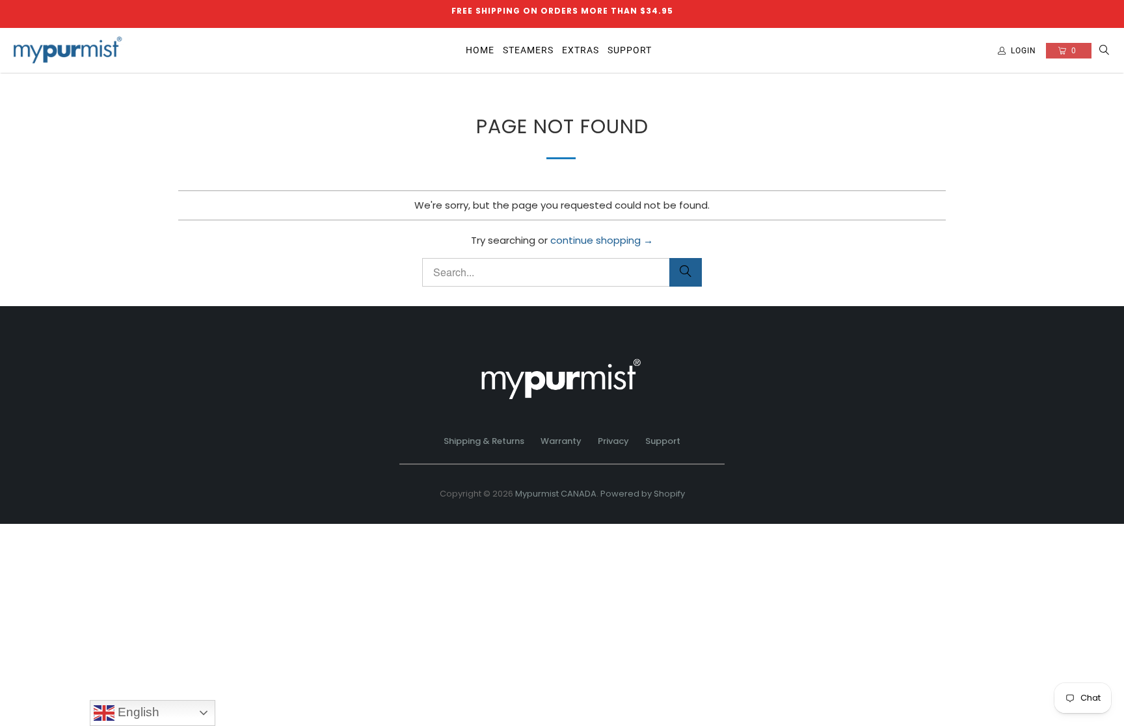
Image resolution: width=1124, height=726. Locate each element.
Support (662, 441)
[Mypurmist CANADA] (68, 50)
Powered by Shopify (642, 493)
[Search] (1104, 50)
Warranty (561, 441)
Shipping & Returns (484, 441)
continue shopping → (601, 240)
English (136, 712)
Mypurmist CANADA (555, 493)
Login (1023, 50)
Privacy (613, 441)
